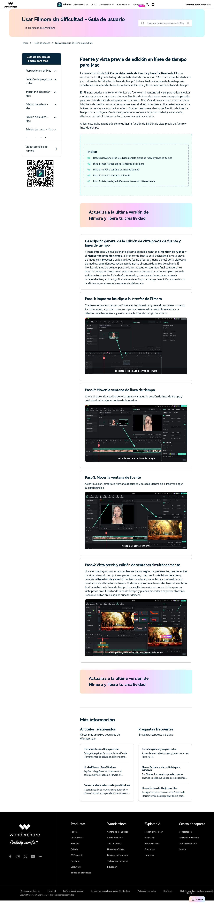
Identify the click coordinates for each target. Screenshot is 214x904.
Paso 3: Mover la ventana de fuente (111, 175)
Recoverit (75, 843)
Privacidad (51, 891)
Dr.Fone (74, 849)
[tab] (41, 70)
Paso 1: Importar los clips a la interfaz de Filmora (118, 163)
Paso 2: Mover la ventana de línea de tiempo (116, 169)
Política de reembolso (147, 891)
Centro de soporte (188, 843)
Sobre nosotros (115, 838)
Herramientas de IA (154, 832)
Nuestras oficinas (115, 849)
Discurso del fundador (118, 855)
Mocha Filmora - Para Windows (100, 767)
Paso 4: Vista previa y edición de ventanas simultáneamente (124, 181)
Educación (112, 867)
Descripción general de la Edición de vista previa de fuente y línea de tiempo (133, 158)
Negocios (149, 855)
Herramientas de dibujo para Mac (101, 749)
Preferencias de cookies (73, 891)
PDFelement (76, 855)
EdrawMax (76, 867)
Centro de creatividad (117, 832)
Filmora (74, 832)
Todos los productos (81, 873)
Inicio (26, 43)
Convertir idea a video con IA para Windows (107, 785)
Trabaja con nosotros (117, 861)
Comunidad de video (189, 838)
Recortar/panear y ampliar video (159, 749)
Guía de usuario (43, 43)
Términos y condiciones (29, 891)
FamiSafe (75, 861)
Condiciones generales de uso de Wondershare (110, 891)
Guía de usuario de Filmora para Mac (74, 43)
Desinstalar (168, 891)
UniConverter (77, 838)
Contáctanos (185, 832)
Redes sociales (152, 843)
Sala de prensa (114, 843)
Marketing (149, 838)
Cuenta (182, 849)
